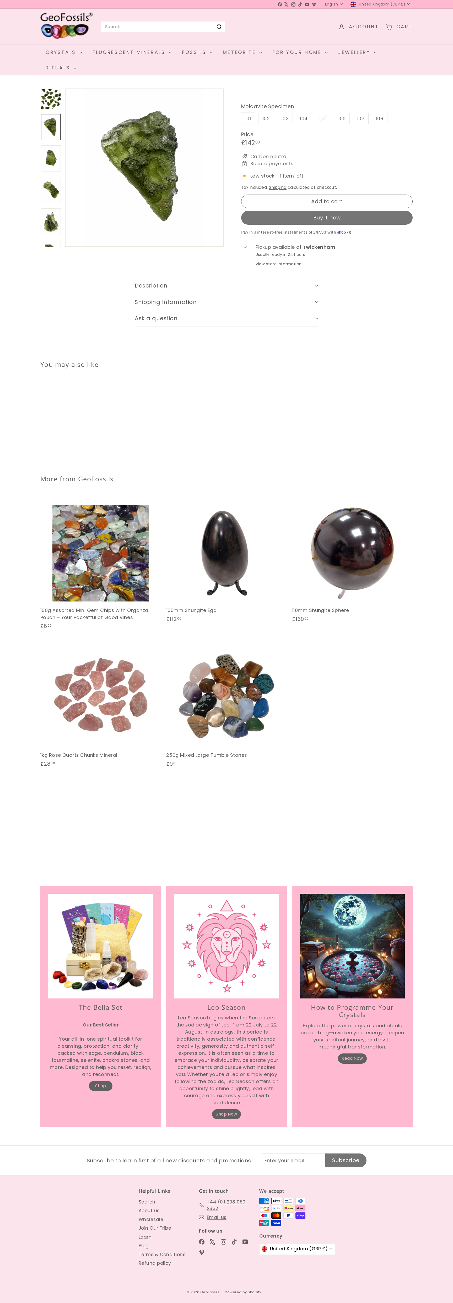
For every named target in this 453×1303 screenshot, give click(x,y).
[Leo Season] (226, 946)
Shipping (278, 187)
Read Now (352, 1058)
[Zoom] (144, 167)
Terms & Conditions (162, 1254)
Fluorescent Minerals (130, 52)
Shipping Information (166, 302)
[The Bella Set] (100, 946)
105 (325, 119)
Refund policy (155, 1263)
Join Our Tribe (155, 1228)
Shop (100, 1086)
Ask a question (156, 318)
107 (360, 118)
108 (379, 118)
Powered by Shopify (243, 1292)
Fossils (195, 52)
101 (248, 118)
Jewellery (355, 52)
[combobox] (163, 26)
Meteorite (240, 52)
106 (342, 118)
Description (151, 285)
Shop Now (226, 1114)
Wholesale (151, 1219)
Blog (144, 1246)
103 (285, 118)
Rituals (59, 67)
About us (149, 1210)
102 (266, 118)
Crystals (62, 52)
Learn (145, 1237)
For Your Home (298, 52)
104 (304, 118)
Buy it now (327, 217)
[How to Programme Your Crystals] (352, 946)
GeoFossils (96, 478)
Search (147, 1202)
